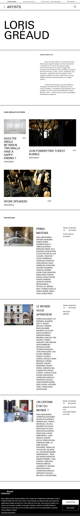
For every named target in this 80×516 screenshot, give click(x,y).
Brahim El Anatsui (44, 337)
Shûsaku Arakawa (44, 239)
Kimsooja (50, 447)
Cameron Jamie (43, 442)
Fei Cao (49, 424)
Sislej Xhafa (41, 384)
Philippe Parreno (43, 279)
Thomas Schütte (48, 289)
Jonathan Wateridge (45, 382)
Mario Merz (41, 275)
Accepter (70, 502)
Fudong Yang (50, 475)
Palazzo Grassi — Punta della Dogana (51, 1)
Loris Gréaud (9, 161)
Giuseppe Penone (43, 282)
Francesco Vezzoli (44, 380)
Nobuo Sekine (42, 291)
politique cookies (11, 510)
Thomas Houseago (44, 349)
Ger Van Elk (48, 375)
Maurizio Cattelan (44, 330)
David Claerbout (43, 333)
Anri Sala (48, 461)
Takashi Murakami (47, 452)
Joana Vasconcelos (45, 377)
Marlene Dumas (43, 249)
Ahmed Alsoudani (44, 319)
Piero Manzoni (49, 272)
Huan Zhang (41, 389)
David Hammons (43, 344)
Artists (14, 7)
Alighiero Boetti (43, 244)
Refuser (70, 508)
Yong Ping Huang (43, 351)
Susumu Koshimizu (44, 267)
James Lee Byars (43, 246)
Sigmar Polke (49, 368)
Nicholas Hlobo (43, 347)
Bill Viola (40, 475)
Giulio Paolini (49, 277)
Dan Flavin (41, 433)
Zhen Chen (40, 428)
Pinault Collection (11, 1)
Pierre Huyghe (49, 440)
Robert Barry (42, 242)
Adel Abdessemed (44, 237)
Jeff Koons (41, 449)
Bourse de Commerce (29, 1)
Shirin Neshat (42, 454)
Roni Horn (50, 265)
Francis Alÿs (41, 421)
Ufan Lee (40, 270)
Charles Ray (41, 370)
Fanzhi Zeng (47, 293)
